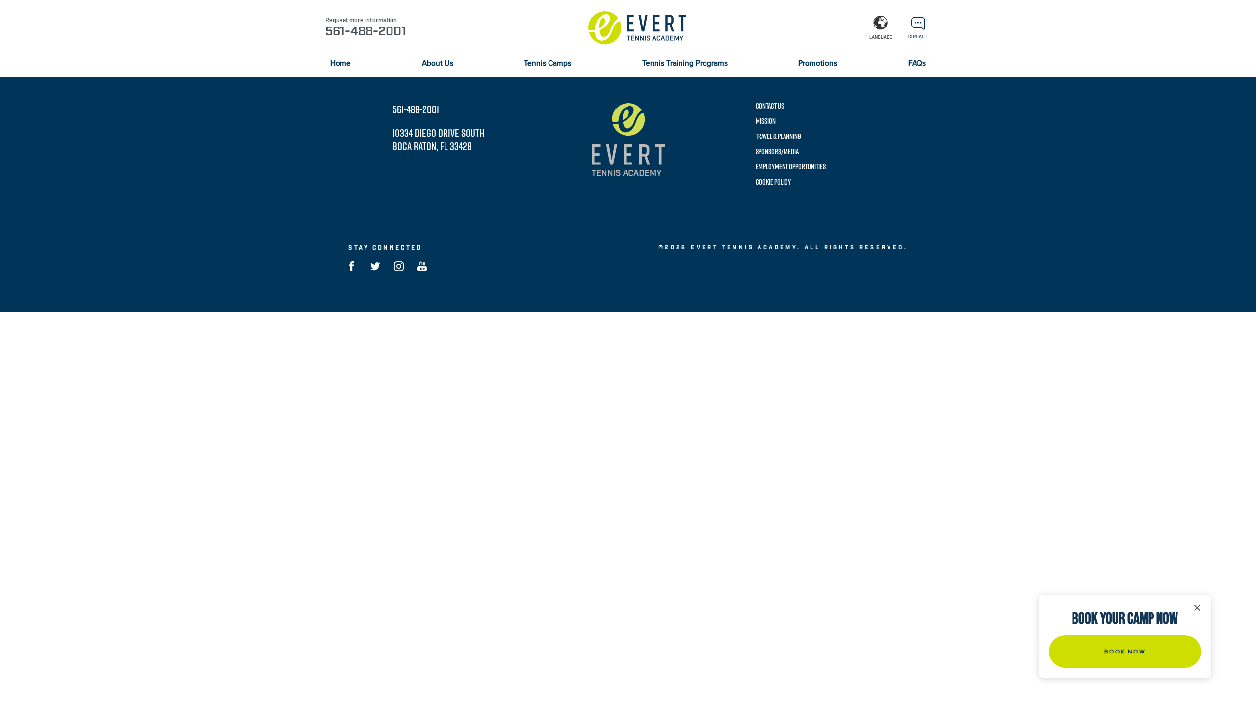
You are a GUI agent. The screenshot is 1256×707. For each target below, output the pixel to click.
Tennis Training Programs (685, 63)
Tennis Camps (547, 63)
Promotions (817, 63)
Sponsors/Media (777, 151)
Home (340, 63)
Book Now (1125, 651)
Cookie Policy (773, 182)
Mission (766, 121)
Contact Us (770, 106)
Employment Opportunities (791, 167)
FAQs (917, 63)
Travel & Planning (778, 136)
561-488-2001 (415, 109)
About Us (437, 63)
